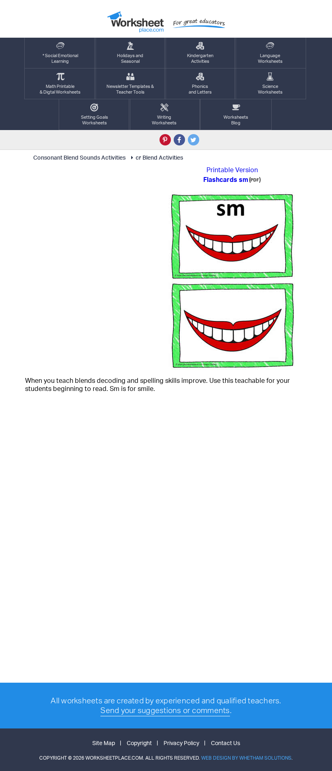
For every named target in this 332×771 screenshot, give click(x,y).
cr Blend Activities (159, 157)
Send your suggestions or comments (165, 710)
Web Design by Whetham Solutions (246, 758)
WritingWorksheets (164, 120)
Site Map (103, 742)
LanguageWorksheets (270, 58)
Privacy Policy (181, 742)
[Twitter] (193, 139)
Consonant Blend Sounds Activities (79, 157)
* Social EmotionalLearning (60, 58)
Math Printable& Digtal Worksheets (60, 89)
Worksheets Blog (235, 120)
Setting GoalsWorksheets (94, 120)
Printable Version (232, 170)
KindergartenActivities (200, 58)
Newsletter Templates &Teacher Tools (130, 89)
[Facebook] (179, 139)
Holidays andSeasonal (130, 58)
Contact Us (225, 742)
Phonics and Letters (200, 89)
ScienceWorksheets (270, 89)
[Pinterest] (165, 139)
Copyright (139, 742)
